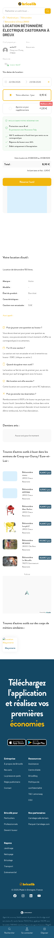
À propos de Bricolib (13, 763)
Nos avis (8, 770)
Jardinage (8, 848)
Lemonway (12, 917)
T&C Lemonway (35, 794)
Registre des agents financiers (34, 925)
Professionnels (11, 824)
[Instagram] (23, 896)
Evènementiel (10, 872)
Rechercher (9, 932)
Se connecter (27, 932)
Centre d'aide (34, 770)
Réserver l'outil (27, 182)
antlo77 (13, 47)
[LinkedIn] (31, 896)
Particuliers (9, 818)
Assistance (33, 763)
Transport (8, 866)
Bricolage (8, 860)
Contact (7, 788)
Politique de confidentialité (35, 785)
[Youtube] (39, 896)
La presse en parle (12, 776)
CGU (30, 800)
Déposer (44, 932)
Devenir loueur (10, 830)
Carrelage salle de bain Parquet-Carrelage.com (39, 821)
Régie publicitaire (12, 782)
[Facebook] (15, 896)
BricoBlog (32, 776)
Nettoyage (8, 854)
